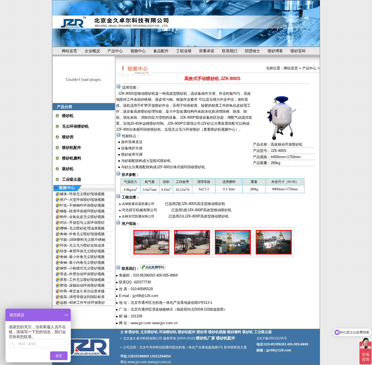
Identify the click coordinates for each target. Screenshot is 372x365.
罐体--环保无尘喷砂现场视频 (82, 194)
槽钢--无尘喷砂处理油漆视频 (82, 228)
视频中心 (138, 51)
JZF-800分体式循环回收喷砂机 (181, 167)
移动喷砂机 (216, 204)
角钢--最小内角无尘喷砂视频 (82, 262)
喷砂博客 (275, 51)
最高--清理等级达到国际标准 (82, 297)
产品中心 (115, 51)
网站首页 (69, 51)
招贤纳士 (252, 51)
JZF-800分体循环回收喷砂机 (138, 129)
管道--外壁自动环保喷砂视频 (82, 274)
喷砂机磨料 (71, 158)
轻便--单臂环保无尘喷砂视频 (82, 251)
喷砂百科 (298, 51)
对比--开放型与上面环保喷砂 (82, 222)
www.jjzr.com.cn (165, 323)
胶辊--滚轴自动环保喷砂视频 (82, 285)
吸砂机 (68, 169)
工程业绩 (183, 51)
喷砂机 (68, 116)
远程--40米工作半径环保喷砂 (82, 302)
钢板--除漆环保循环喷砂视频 (82, 211)
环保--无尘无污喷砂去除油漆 (82, 245)
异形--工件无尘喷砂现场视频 (82, 280)
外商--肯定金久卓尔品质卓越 (82, 291)
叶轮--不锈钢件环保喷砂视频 (82, 205)
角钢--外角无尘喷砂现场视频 (82, 234)
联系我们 (229, 51)
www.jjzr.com (141, 323)
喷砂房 (68, 137)
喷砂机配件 (71, 147)
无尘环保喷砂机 (75, 126)
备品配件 (161, 51)
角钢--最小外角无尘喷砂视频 (82, 257)
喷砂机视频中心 (223, 129)
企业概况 (92, 51)
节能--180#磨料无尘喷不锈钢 (82, 240)
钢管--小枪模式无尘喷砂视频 (82, 268)
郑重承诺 (206, 51)
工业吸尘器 (71, 179)
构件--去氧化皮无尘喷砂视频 (82, 217)
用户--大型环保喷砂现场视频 (82, 200)
